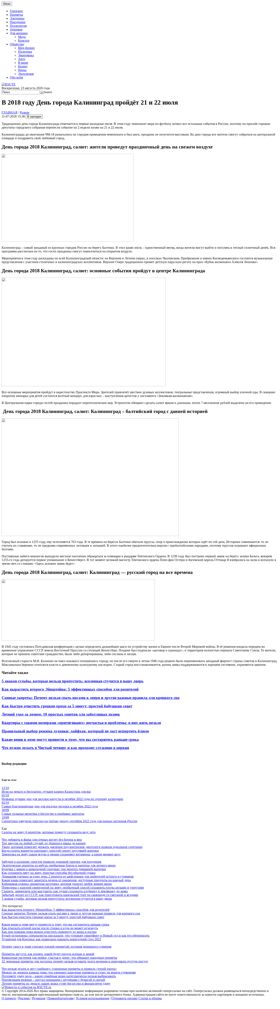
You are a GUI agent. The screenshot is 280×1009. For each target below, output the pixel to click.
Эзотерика (17, 18)
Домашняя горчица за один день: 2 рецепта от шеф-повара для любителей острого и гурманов (68, 876)
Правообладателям (60, 998)
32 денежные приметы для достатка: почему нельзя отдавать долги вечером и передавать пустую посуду (75, 961)
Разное (24, 112)
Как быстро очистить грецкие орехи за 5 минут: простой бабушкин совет (67, 706)
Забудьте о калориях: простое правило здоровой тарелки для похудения (51, 861)
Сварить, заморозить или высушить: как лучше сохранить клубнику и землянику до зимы (65, 891)
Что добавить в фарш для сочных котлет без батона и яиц (42, 839)
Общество (17, 44)
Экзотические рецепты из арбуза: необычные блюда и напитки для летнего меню (59, 865)
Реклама (24, 998)
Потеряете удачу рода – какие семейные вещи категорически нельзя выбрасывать (59, 976)
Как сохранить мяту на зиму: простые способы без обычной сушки (49, 872)
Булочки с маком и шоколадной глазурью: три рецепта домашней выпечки (54, 869)
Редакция (38, 998)
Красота (23, 40)
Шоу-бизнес (26, 48)
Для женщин (19, 33)
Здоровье (16, 29)
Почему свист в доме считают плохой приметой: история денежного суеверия (56, 946)
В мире (23, 62)
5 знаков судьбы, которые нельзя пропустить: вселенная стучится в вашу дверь (72, 681)
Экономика (26, 55)
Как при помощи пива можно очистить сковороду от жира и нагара (49, 932)
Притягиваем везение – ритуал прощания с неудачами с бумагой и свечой (53, 980)
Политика (25, 51)
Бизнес (23, 66)
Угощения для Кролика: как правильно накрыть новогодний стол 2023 (51, 939)
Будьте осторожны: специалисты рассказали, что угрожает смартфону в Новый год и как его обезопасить (75, 935)
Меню (6, 3)
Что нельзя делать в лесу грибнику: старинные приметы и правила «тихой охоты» (59, 968)
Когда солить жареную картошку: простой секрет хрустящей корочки (50, 850)
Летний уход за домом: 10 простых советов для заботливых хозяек (61, 714)
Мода (22, 37)
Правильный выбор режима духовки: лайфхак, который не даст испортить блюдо (75, 731)
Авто (21, 59)
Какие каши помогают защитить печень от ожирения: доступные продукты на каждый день (66, 880)
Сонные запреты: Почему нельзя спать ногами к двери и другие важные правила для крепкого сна (91, 697)
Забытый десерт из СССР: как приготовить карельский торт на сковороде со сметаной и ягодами (70, 895)
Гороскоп (16, 11)
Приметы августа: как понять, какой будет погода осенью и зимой (48, 954)
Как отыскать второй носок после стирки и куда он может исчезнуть (50, 928)
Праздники (17, 22)
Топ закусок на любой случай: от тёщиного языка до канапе (44, 843)
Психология (18, 25)
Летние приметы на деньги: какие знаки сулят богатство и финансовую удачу (56, 983)
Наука (22, 70)
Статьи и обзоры (150, 998)
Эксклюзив (26, 73)
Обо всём (16, 77)
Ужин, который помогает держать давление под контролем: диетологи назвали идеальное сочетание (72, 847)
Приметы (16, 14)
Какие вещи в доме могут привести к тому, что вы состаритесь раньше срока (70, 739)
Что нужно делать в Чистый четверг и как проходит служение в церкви (65, 748)
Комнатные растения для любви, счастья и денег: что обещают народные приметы (59, 957)
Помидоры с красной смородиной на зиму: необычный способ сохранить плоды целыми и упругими (73, 887)
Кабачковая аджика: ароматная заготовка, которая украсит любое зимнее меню (57, 884)
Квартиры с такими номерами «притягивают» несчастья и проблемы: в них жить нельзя (81, 723)
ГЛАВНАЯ (9, 112)
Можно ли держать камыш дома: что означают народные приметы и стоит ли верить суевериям (69, 972)
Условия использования (92, 998)
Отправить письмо (124, 998)
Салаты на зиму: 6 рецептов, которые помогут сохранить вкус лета (49, 832)
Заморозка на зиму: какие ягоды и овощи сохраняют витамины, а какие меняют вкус (61, 854)
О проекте (9, 998)
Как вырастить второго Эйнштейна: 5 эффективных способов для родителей (70, 689)
